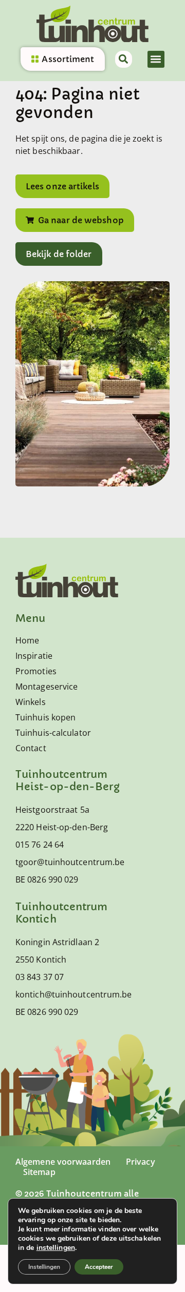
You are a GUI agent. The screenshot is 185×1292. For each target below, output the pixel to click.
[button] (155, 59)
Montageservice (46, 686)
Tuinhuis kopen (45, 717)
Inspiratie (33, 656)
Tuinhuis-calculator (53, 733)
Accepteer (99, 1267)
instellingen (55, 1247)
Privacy (140, 1162)
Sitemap (39, 1172)
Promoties (36, 671)
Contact (30, 748)
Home (27, 640)
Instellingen (44, 1267)
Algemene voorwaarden (62, 1162)
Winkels (30, 702)
